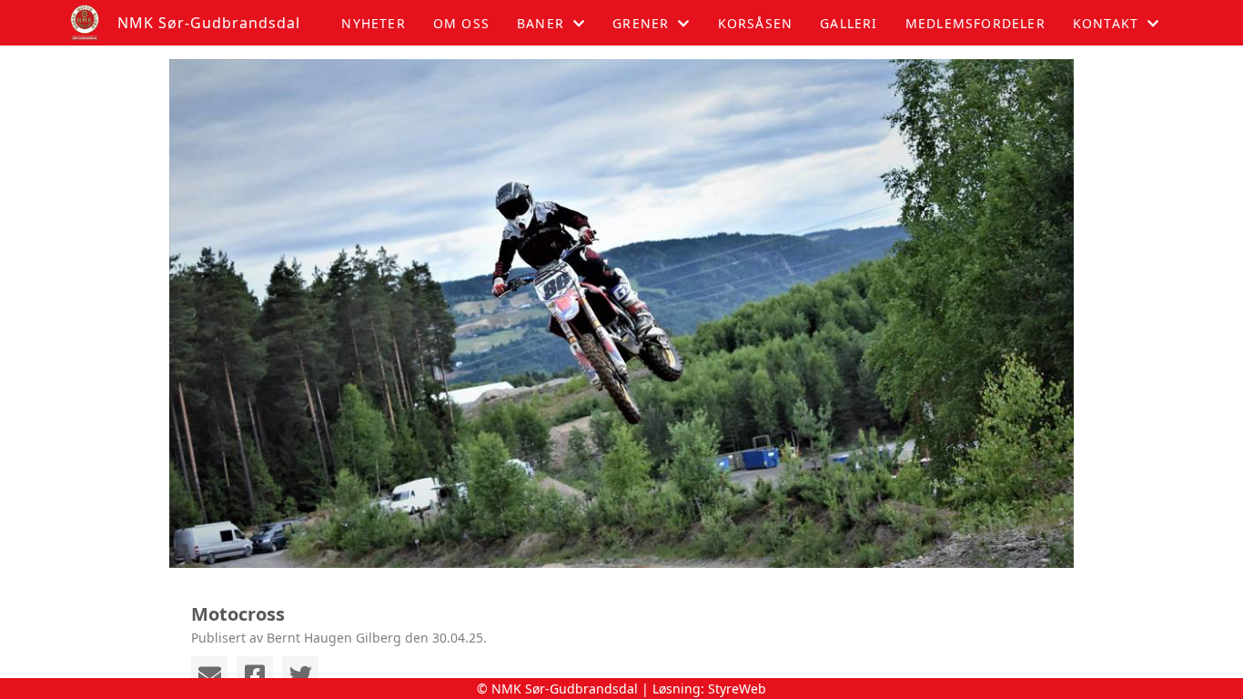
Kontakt (1105, 23)
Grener (640, 23)
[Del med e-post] (209, 674)
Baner (540, 23)
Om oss (461, 23)
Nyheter (373, 23)
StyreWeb (737, 688)
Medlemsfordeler (975, 23)
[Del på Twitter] (300, 674)
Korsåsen (755, 23)
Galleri (848, 23)
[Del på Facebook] (255, 674)
